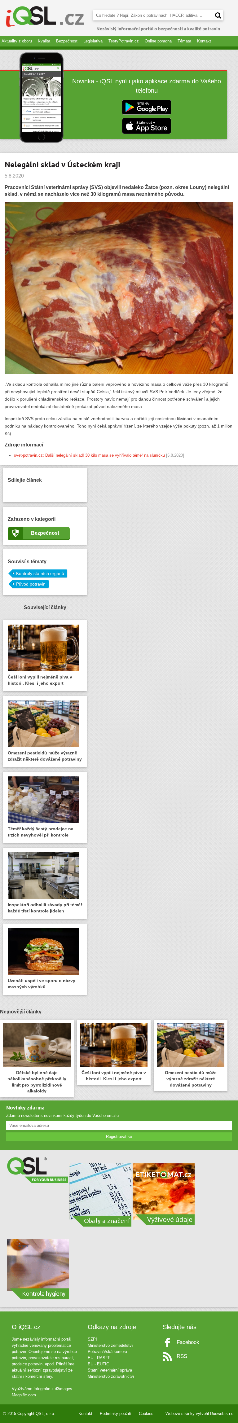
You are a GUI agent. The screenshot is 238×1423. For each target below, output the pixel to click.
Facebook (188, 1342)
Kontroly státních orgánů (40, 573)
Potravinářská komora (107, 1351)
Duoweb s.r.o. (222, 1413)
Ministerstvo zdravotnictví (111, 1376)
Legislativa (93, 41)
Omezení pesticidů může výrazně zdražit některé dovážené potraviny (45, 756)
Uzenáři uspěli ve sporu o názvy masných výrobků (41, 983)
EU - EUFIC (98, 1364)
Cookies (146, 1413)
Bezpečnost (66, 41)
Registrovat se (119, 1136)
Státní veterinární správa (110, 1370)
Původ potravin (31, 584)
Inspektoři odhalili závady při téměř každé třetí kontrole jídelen (45, 907)
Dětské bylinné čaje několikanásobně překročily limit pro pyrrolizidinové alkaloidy (36, 1082)
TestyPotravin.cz (123, 41)
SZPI (92, 1339)
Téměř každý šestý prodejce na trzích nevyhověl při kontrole (40, 831)
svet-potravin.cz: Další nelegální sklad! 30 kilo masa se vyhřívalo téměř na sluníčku (89, 455)
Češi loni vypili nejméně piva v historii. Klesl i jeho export (40, 680)
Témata (184, 41)
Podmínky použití (115, 1413)
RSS (182, 1356)
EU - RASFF (99, 1357)
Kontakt (204, 41)
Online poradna (158, 41)
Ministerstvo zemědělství (110, 1345)
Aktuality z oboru (17, 41)
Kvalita (44, 41)
